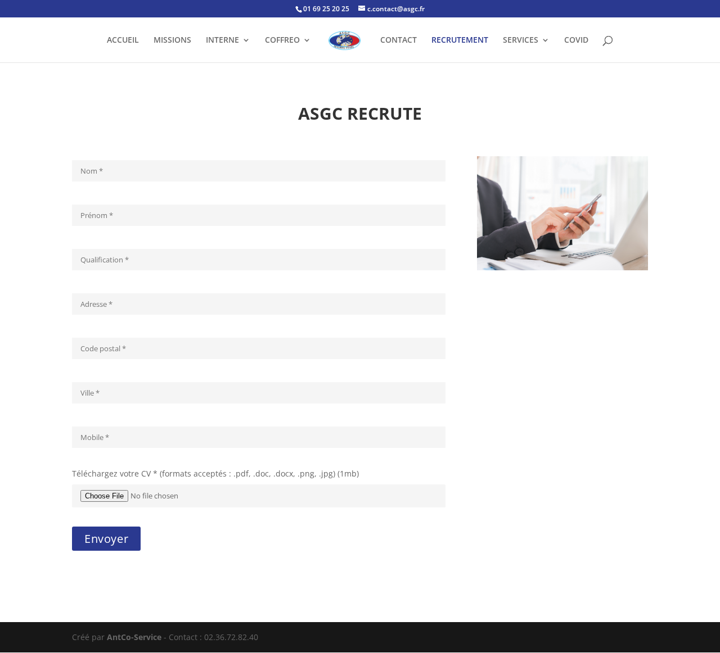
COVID (576, 40)
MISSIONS (172, 40)
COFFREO (282, 40)
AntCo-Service (134, 637)
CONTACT (398, 40)
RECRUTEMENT (459, 40)
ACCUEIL (123, 40)
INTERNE (222, 40)
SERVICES (520, 40)
